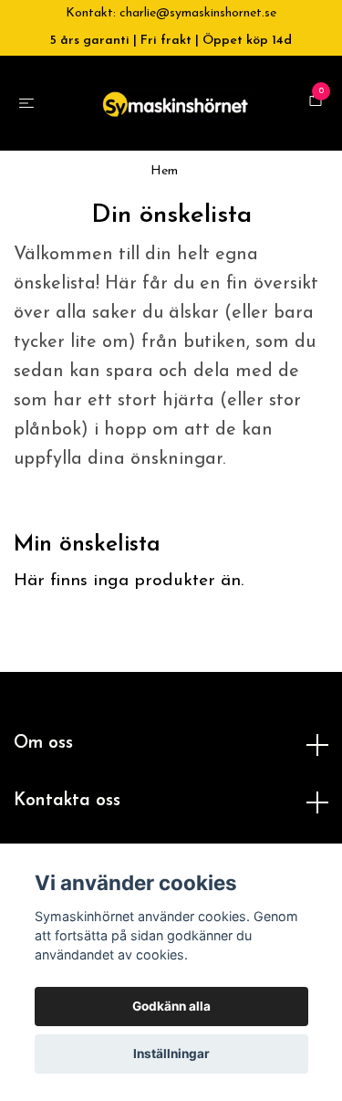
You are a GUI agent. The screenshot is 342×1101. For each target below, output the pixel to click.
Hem (164, 218)
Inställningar (171, 1053)
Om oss (43, 790)
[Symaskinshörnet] (189, 112)
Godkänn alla (171, 1006)
